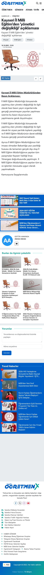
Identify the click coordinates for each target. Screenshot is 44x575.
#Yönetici (29, 40)
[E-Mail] (16, 244)
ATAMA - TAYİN (32, 10)
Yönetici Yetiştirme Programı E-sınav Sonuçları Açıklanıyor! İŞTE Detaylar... (10, 294)
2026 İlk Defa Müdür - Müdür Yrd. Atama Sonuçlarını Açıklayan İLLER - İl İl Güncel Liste (31, 272)
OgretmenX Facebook (12, 541)
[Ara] (37, 3)
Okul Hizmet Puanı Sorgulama (15, 551)
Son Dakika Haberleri (13, 525)
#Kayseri (5, 40)
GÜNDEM (19, 10)
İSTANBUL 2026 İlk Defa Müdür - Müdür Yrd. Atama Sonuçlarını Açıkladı (11, 271)
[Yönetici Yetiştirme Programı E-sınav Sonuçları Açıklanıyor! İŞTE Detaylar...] (11, 284)
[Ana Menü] (40, 3)
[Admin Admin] (7, 240)
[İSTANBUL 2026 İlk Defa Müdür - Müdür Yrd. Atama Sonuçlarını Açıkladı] (11, 262)
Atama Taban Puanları (32, 549)
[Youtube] (28, 503)
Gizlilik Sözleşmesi (11, 554)
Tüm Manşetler (10, 523)
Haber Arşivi (9, 528)
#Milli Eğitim (17, 40)
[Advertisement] (22, 458)
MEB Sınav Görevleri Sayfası (14, 547)
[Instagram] (24, 503)
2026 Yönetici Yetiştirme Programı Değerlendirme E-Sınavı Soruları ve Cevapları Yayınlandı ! (32, 316)
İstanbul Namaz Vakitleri (14, 515)
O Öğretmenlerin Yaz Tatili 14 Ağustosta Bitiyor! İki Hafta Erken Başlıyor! (11, 316)
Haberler (5, 16)
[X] (20, 503)
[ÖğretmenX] (13, 3)
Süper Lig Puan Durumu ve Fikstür (17, 520)
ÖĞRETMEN (7, 10)
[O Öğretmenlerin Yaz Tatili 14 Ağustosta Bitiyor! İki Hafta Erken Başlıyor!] (11, 306)
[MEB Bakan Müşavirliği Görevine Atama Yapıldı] (32, 284)
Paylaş (7, 78)
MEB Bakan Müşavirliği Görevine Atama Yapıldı (31, 292)
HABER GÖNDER (10, 534)
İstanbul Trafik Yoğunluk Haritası (17, 518)
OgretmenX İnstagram (12, 549)
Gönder (6, 353)
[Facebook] (16, 503)
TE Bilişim (28, 572)
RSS (7, 565)
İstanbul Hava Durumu (13, 513)
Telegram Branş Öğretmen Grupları (17, 539)
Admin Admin (20, 239)
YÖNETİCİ (15, 16)
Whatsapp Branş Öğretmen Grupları (17, 536)
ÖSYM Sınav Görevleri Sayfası (15, 544)
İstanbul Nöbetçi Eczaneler (15, 510)
